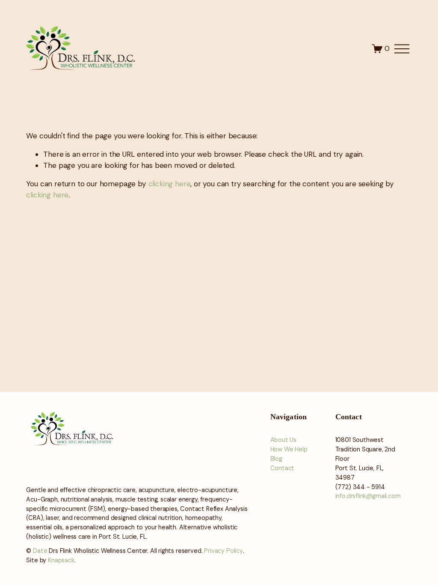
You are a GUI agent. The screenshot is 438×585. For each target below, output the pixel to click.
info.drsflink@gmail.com (368, 496)
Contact (282, 468)
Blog (276, 459)
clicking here (169, 183)
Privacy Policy (223, 551)
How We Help (289, 449)
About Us (283, 440)
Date (40, 551)
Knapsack (61, 560)
